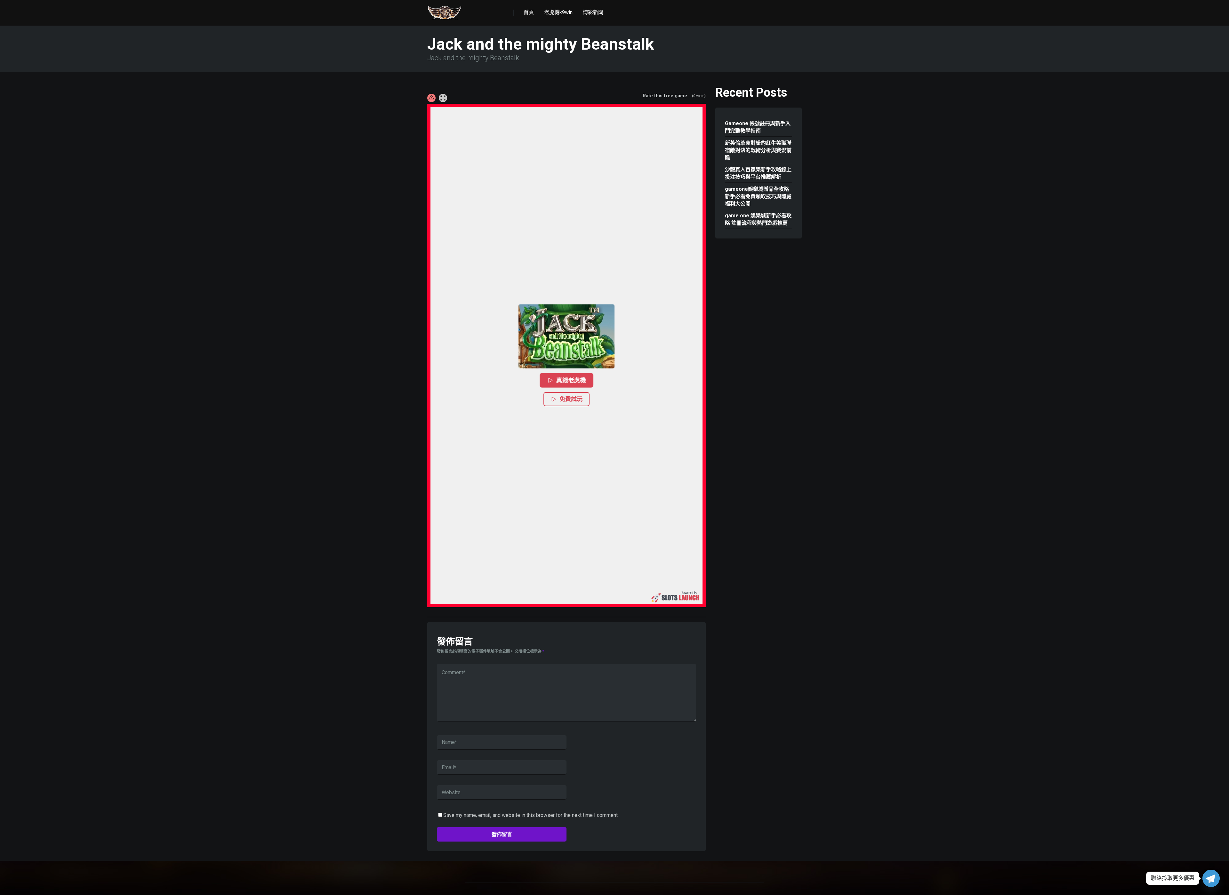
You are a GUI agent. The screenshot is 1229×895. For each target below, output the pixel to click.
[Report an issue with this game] (431, 98)
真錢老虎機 (571, 380)
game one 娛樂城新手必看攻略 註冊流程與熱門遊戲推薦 (758, 219)
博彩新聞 (593, 12)
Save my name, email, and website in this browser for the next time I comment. (531, 815)
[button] (566, 336)
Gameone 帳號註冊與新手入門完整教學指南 (758, 127)
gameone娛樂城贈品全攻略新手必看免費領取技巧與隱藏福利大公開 (758, 196)
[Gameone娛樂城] (444, 10)
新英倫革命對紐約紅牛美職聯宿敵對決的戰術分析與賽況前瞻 (758, 150)
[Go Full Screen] (443, 98)
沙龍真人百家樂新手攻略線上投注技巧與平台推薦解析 (758, 173)
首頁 (529, 12)
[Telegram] (1211, 878)
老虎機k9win (558, 12)
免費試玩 (570, 399)
